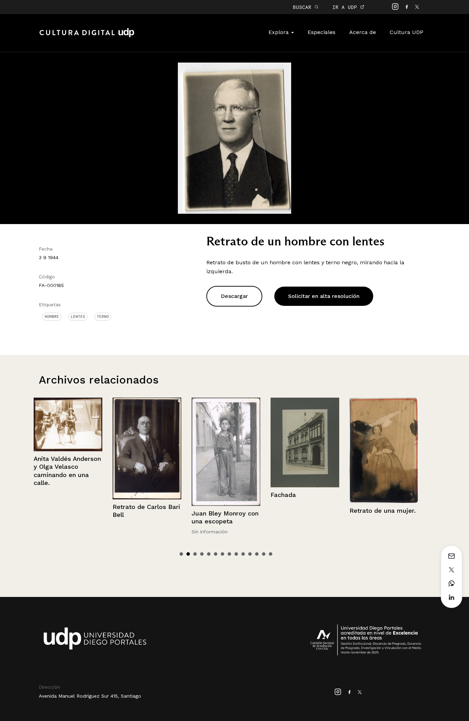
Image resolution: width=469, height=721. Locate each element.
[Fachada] (226, 442)
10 (243, 554)
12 (257, 554)
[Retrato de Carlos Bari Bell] (68, 448)
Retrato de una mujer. (304, 510)
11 (250, 554)
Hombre (52, 316)
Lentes (78, 316)
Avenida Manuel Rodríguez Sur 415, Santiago (90, 696)
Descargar (234, 296)
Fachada (204, 494)
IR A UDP (346, 7)
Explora (279, 32)
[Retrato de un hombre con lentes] (234, 137)
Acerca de (362, 32)
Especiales (321, 32)
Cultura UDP (406, 32)
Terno (103, 316)
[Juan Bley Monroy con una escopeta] (147, 452)
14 (270, 554)
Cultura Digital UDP (87, 36)
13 (263, 554)
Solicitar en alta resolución (323, 296)
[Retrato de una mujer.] (305, 450)
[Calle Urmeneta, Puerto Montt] (384, 425)
